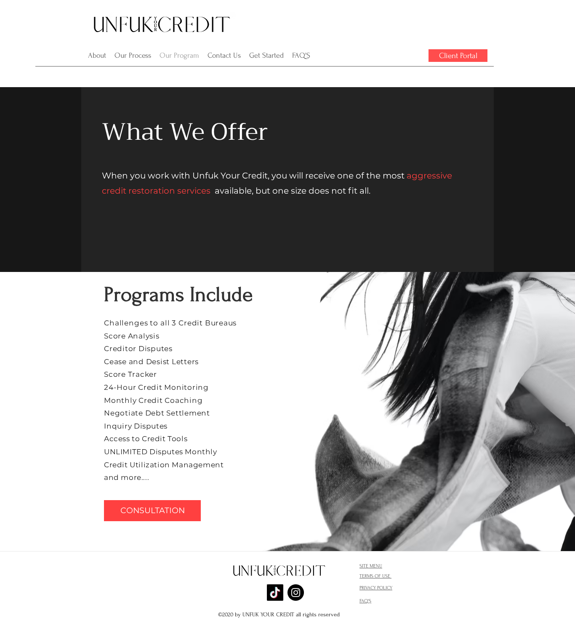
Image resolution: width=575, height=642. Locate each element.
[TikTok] (275, 592)
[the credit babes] (296, 592)
